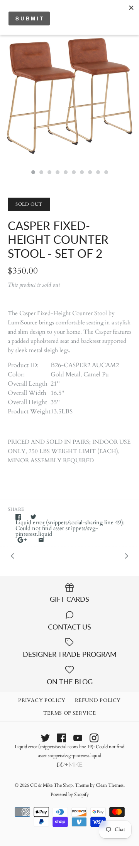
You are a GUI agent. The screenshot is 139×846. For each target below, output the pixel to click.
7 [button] (81, 173)
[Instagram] (94, 738)
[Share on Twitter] (33, 517)
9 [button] (98, 173)
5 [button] (65, 173)
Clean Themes (110, 785)
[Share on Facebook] (18, 517)
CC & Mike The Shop (51, 785)
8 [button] (89, 173)
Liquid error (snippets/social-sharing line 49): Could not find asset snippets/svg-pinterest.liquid (70, 528)
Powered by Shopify (70, 794)
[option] (69, 96)
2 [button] (41, 173)
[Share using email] (41, 540)
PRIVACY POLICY (42, 700)
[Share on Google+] (22, 540)
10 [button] (106, 173)
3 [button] (49, 173)
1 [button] (33, 173)
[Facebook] (61, 738)
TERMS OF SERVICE (69, 713)
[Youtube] (77, 738)
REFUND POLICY (98, 700)
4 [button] (57, 173)
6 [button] (73, 173)
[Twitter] (45, 738)
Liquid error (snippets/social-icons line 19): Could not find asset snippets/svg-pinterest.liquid (69, 751)
